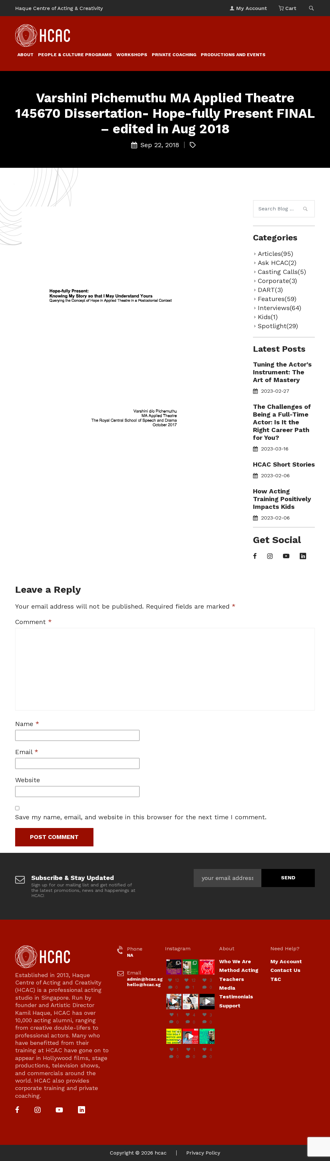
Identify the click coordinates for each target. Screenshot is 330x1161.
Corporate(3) (277, 281)
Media (227, 988)
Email (26, 752)
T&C (275, 979)
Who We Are (235, 961)
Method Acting (238, 970)
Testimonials (236, 997)
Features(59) (277, 299)
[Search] (305, 209)
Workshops (131, 54)
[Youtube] (286, 556)
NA (130, 955)
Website (27, 780)
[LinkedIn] (303, 556)
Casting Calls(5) (282, 272)
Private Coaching (174, 54)
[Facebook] (255, 556)
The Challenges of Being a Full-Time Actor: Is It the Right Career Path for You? (282, 422)
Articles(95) (275, 253)
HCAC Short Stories (284, 464)
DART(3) (270, 290)
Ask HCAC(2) (277, 263)
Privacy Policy (203, 1153)
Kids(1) (268, 317)
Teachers (231, 979)
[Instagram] (270, 556)
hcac (161, 1153)
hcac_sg (174, 962)
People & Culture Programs (75, 54)
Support (229, 1006)
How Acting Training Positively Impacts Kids (282, 498)
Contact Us (285, 970)
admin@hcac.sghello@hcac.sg (145, 981)
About (25, 54)
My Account (286, 961)
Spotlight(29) (278, 326)
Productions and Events (233, 54)
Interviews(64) (279, 308)
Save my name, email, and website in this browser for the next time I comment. (141, 817)
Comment (33, 622)
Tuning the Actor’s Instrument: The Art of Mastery (282, 372)
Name (27, 724)
